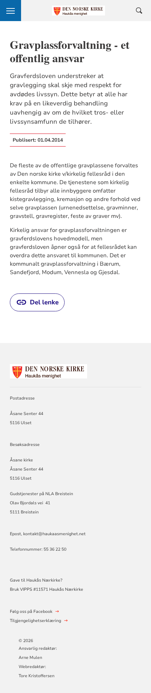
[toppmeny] (10, 10)
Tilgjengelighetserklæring (35, 620)
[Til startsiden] (48, 370)
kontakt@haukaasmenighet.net (54, 534)
